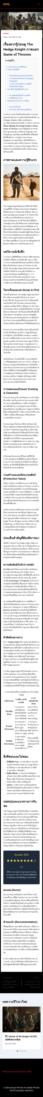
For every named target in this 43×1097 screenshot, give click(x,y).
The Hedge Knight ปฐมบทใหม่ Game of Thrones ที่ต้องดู (10, 982)
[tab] (17, 1051)
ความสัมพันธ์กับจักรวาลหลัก (19, 95)
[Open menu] (38, 4)
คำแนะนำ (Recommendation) (20, 109)
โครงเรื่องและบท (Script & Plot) (20, 76)
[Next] (37, 1027)
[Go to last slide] (6, 1027)
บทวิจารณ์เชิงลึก (14, 69)
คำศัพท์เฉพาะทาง (15, 98)
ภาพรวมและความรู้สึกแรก (17, 67)
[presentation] (21, 1019)
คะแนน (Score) (15, 107)
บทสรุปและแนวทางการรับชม (18, 101)
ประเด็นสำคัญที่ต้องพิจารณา (18, 89)
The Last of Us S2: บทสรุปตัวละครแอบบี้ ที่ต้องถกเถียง (32, 982)
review (6, 33)
